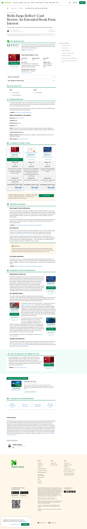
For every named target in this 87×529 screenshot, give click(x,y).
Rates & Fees (13, 66)
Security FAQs (54, 464)
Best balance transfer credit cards (22, 112)
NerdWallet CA (53, 522)
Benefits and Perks (66, 55)
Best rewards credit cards (37, 405)
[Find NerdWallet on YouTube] (67, 492)
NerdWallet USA (43, 522)
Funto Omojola (15, 30)
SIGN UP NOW (46, 195)
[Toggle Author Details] (19, 30)
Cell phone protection (22, 139)
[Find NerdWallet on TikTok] (75, 492)
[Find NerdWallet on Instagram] (70, 492)
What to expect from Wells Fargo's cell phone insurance (28, 266)
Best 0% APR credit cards (19, 367)
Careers (39, 466)
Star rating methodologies (41, 475)
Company (40, 463)
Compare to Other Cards (68, 53)
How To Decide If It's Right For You (69, 61)
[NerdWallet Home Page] (6, 2)
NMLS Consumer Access (42, 499)
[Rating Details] (54, 285)
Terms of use (67, 463)
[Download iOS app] (15, 492)
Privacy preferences (68, 471)
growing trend (19, 259)
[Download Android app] (24, 492)
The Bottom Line (66, 45)
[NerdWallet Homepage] (8, 8)
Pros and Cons (65, 48)
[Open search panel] (69, 2)
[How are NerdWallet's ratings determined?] (18, 47)
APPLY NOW (51, 287)
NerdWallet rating (50, 284)
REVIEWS (21, 8)
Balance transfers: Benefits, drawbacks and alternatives (28, 225)
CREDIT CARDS (14, 8)
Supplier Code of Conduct (68, 465)
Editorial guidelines (42, 472)
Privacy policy (67, 468)
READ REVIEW (51, 291)
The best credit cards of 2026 (12, 405)
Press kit (40, 481)
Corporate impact (42, 468)
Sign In (75, 2)
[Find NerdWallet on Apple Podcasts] (72, 492)
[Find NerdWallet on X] (65, 492)
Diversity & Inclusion (42, 470)
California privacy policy (69, 469)
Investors (40, 482)
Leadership (40, 464)
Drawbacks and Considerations (69, 58)
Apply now (14, 159)
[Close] (29, 518)
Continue (25, 524)
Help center (53, 463)
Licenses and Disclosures (52, 499)
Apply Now (15, 63)
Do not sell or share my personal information (69, 474)
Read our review (30, 391)
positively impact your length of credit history (21, 233)
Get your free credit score (26, 72)
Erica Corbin (51, 31)
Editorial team (41, 477)
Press (39, 479)
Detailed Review (66, 50)
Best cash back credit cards (50, 405)
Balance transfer (19, 118)
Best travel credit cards (25, 405)
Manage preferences (14, 524)
